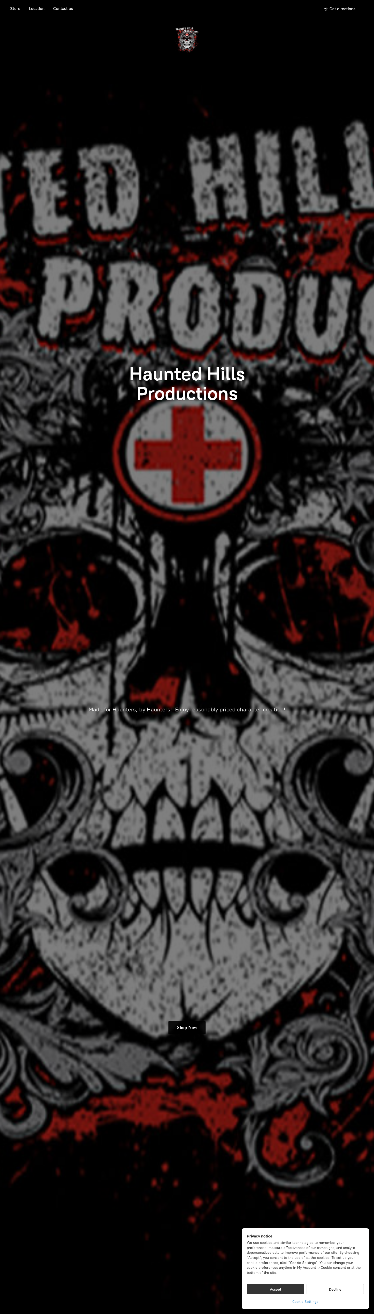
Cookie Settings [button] (305, 1302)
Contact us (63, 8)
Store (15, 8)
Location (37, 8)
